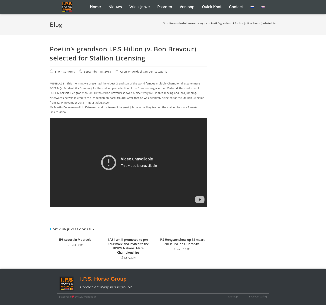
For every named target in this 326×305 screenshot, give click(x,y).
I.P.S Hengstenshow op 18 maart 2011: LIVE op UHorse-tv (181, 242)
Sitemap (233, 296)
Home (95, 7)
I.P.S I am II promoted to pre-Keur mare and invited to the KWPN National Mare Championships (128, 246)
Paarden (164, 7)
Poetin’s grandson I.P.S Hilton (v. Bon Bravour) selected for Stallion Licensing (253, 23)
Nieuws (115, 7)
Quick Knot (211, 7)
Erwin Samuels (65, 71)
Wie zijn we (139, 7)
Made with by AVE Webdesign (77, 296)
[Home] (164, 23)
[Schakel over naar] (252, 6)
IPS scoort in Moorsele (75, 240)
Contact (236, 7)
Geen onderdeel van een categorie (143, 71)
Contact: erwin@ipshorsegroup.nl (106, 287)
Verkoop (187, 7)
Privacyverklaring (257, 296)
